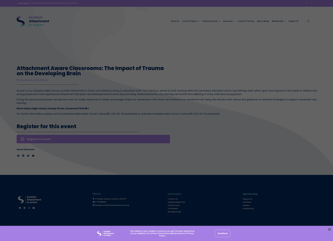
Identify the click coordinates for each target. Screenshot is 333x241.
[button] (329, 229)
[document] (166, 120)
